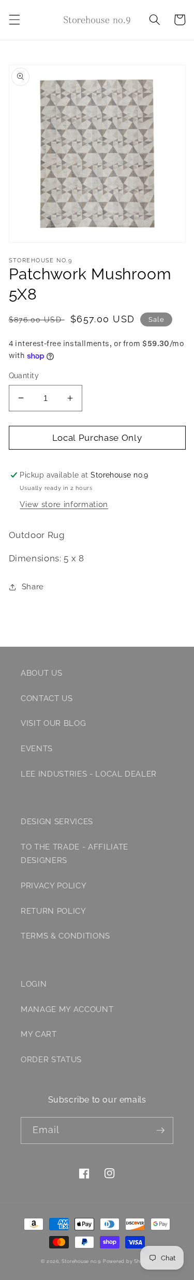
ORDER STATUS (51, 1059)
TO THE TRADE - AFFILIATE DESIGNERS (74, 854)
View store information (64, 504)
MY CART (39, 1034)
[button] (14, 19)
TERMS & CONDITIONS (65, 936)
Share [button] (33, 586)
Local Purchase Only (97, 438)
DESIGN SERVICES (57, 821)
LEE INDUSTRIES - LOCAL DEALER (89, 774)
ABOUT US (41, 673)
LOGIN (34, 984)
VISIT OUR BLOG (53, 723)
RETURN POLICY (53, 911)
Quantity (24, 375)
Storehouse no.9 (81, 1261)
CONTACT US (47, 698)
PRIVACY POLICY (53, 885)
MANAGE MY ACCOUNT (67, 1009)
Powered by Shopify (128, 1261)
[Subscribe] (160, 1130)
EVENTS (37, 748)
